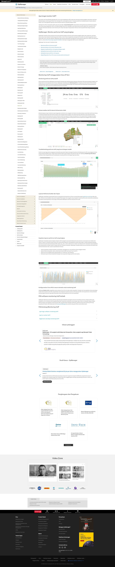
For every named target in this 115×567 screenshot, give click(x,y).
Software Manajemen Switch (22, 82)
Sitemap (60, 523)
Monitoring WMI (20, 118)
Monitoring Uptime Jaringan (22, 33)
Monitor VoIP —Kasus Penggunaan (46, 71)
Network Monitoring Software (22, 23)
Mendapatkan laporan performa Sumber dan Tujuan (51, 51)
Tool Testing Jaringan (21, 43)
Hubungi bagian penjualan (52, 560)
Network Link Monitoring (22, 193)
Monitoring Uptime (21, 61)
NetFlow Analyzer (20, 235)
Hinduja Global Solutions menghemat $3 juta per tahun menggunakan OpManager (65, 371)
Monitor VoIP (20, 105)
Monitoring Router (21, 77)
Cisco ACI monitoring (21, 157)
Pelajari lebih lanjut (47, 381)
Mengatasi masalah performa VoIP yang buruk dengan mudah (53, 49)
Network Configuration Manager (22, 237)
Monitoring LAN (20, 90)
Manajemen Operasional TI (73, 503)
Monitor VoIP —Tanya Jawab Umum (62, 71)
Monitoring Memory (21, 74)
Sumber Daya (75, 4)
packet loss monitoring (87, 196)
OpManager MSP (20, 228)
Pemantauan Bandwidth (43, 523)
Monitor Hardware (20, 51)
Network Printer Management (22, 141)
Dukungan (88, 4)
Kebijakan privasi (71, 558)
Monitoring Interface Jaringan (22, 41)
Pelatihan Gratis (19, 542)
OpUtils (18, 241)
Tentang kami (33, 558)
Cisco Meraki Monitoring (22, 154)
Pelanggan (82, 4)
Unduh (94, 4)
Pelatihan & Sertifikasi (63, 541)
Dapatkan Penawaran (62, 4)
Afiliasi (102, 1)
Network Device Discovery (22, 149)
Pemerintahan (41, 540)
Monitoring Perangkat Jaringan (22, 25)
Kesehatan (40, 542)
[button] (97, 340)
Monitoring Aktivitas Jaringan (22, 38)
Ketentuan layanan (47, 558)
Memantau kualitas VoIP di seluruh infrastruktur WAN (51, 47)
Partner (99, 1)
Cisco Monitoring (20, 152)
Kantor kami (63, 560)
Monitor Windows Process (22, 121)
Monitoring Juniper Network (22, 185)
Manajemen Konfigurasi (43, 525)
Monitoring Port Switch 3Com (22, 180)
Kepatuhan (62, 558)
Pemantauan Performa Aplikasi (35, 505)
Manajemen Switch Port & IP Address (74, 502)
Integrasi (17, 540)
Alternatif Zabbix (62, 533)
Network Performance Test (22, 190)
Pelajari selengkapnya (77, 10)
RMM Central (19, 243)
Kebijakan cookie (80, 558)
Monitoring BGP (20, 92)
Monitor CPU (20, 59)
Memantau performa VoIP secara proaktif (49, 45)
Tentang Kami (61, 519)
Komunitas (18, 544)
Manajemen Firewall (33, 503)
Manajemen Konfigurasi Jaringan (54, 502)
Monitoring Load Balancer (22, 113)
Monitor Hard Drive (21, 56)
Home (27, 7)
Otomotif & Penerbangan (43, 535)
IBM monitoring (20, 167)
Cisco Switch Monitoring (22, 165)
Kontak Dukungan (62, 539)
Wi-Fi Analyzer (20, 131)
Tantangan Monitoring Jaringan (23, 20)
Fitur (51, 4)
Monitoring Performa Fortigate (22, 183)
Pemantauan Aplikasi (42, 521)
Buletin (43, 560)
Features (30, 7)
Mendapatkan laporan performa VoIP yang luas (50, 53)
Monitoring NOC (20, 188)
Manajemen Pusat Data (20, 532)
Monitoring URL (20, 87)
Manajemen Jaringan (20, 519)
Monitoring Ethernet (21, 85)
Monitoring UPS (20, 136)
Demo (54, 4)
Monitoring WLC (20, 134)
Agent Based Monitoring (22, 28)
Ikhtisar (47, 4)
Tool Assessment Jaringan (22, 46)
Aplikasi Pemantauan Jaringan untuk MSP (55, 503)
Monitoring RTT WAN (21, 100)
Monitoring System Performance (23, 110)
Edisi (69, 4)
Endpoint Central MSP (20, 245)
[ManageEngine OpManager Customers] (57, 488)
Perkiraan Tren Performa (21, 64)
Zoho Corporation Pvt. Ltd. (51, 563)
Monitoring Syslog (21, 170)
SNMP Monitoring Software (22, 175)
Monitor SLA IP (20, 95)
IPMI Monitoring (20, 172)
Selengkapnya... (68, 445)
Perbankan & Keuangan (42, 538)
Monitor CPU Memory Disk (22, 72)
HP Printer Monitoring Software (23, 144)
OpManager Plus (19, 230)
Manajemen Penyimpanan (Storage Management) (22, 527)
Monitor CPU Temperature (22, 69)
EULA (40, 558)
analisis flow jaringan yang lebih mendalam (53, 39)
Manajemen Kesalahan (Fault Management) (21, 524)
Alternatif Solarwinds (63, 531)
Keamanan (56, 558)
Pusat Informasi (19, 537)
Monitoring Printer (20, 139)
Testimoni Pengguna (20, 546)
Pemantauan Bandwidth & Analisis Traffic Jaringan (38, 502)
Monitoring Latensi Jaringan (22, 108)
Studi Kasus (18, 548)
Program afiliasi (36, 560)
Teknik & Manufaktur (42, 544)
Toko (96, 1)
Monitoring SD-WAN (21, 103)
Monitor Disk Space (21, 54)
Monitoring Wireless (21, 126)
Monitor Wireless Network (22, 123)
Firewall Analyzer (20, 239)
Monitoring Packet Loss (21, 36)
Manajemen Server (19, 521)
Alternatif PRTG (62, 529)
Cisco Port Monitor (21, 162)
